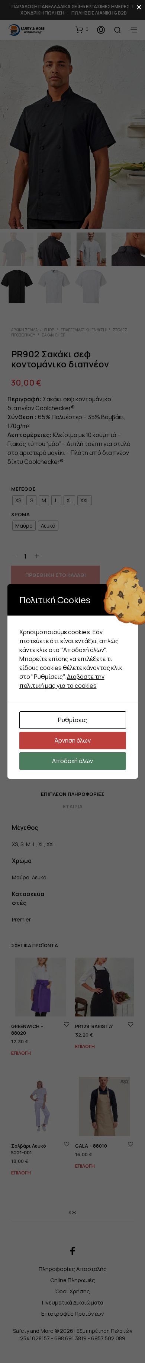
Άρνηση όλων (73, 740)
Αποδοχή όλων (72, 761)
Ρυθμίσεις (72, 720)
